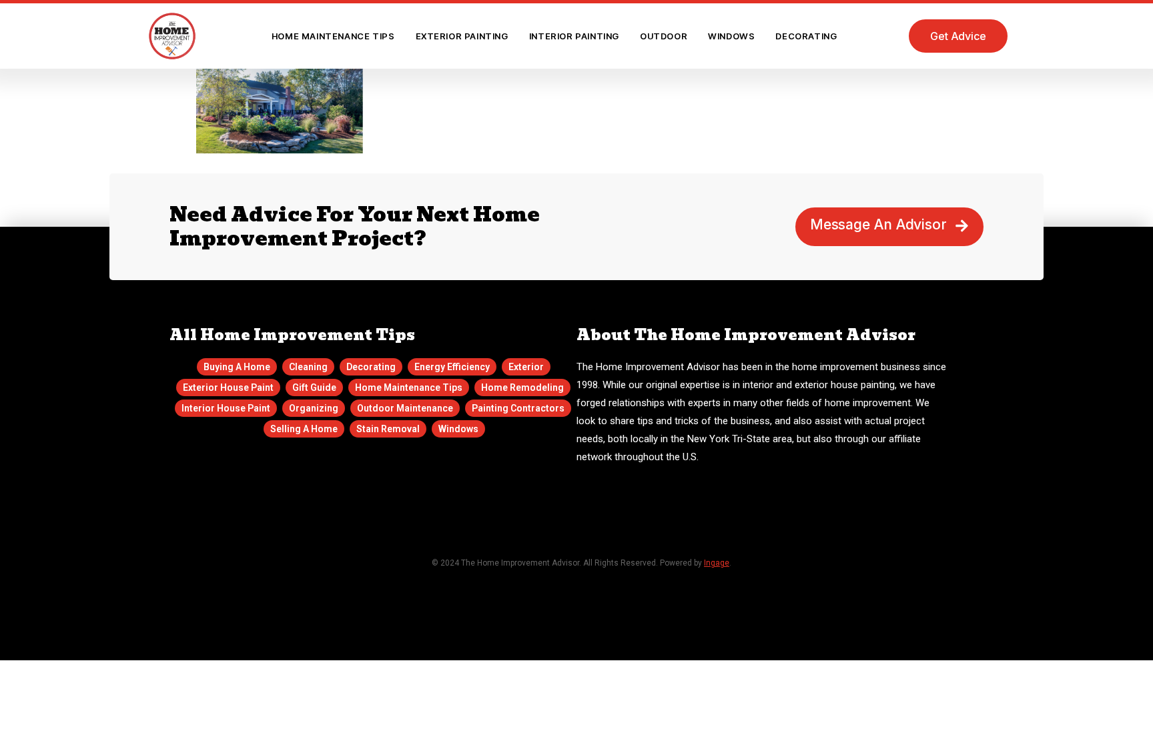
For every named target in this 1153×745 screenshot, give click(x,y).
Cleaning (308, 366)
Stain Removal (388, 429)
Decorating (806, 36)
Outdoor (663, 36)
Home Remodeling (522, 387)
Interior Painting (574, 36)
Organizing (313, 408)
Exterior (526, 366)
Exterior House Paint (228, 387)
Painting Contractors (518, 408)
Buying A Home (237, 366)
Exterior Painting (462, 36)
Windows (731, 36)
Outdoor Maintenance (405, 408)
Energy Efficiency (452, 366)
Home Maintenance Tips (333, 36)
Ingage (716, 563)
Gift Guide (314, 387)
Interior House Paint (225, 408)
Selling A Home (304, 429)
